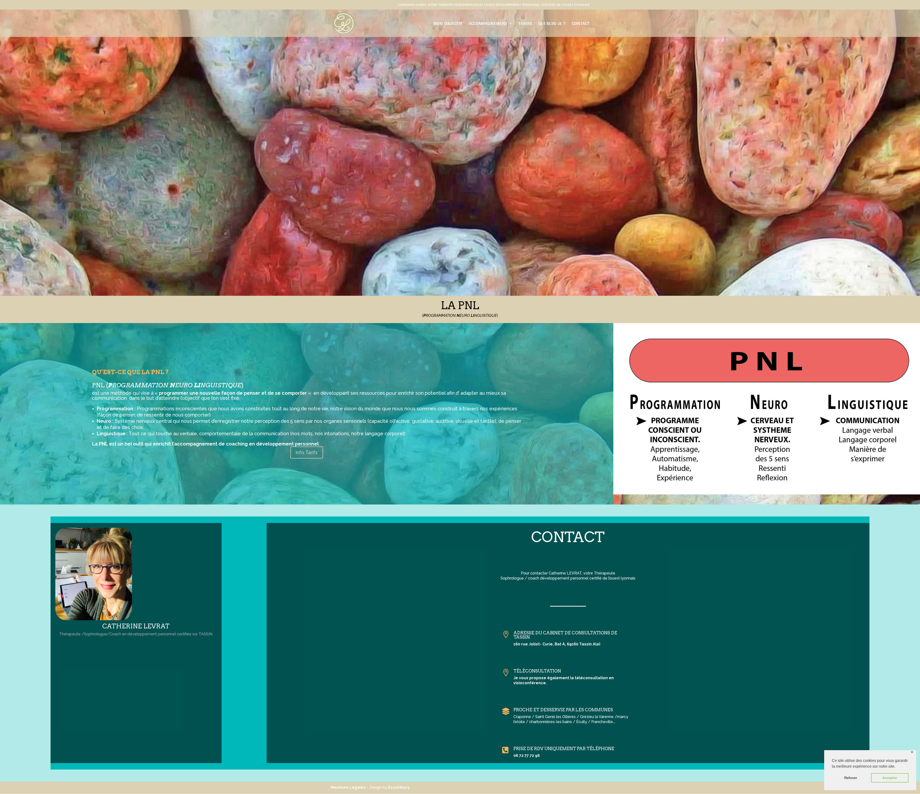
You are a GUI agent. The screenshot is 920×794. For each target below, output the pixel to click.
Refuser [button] (850, 778)
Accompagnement (487, 25)
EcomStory (399, 787)
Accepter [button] (889, 778)
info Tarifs (307, 452)
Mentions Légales (348, 787)
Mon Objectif (447, 25)
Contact (580, 25)
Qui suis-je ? (551, 25)
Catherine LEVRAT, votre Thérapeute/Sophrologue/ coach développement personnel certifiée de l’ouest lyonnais (493, 5)
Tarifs (525, 25)
